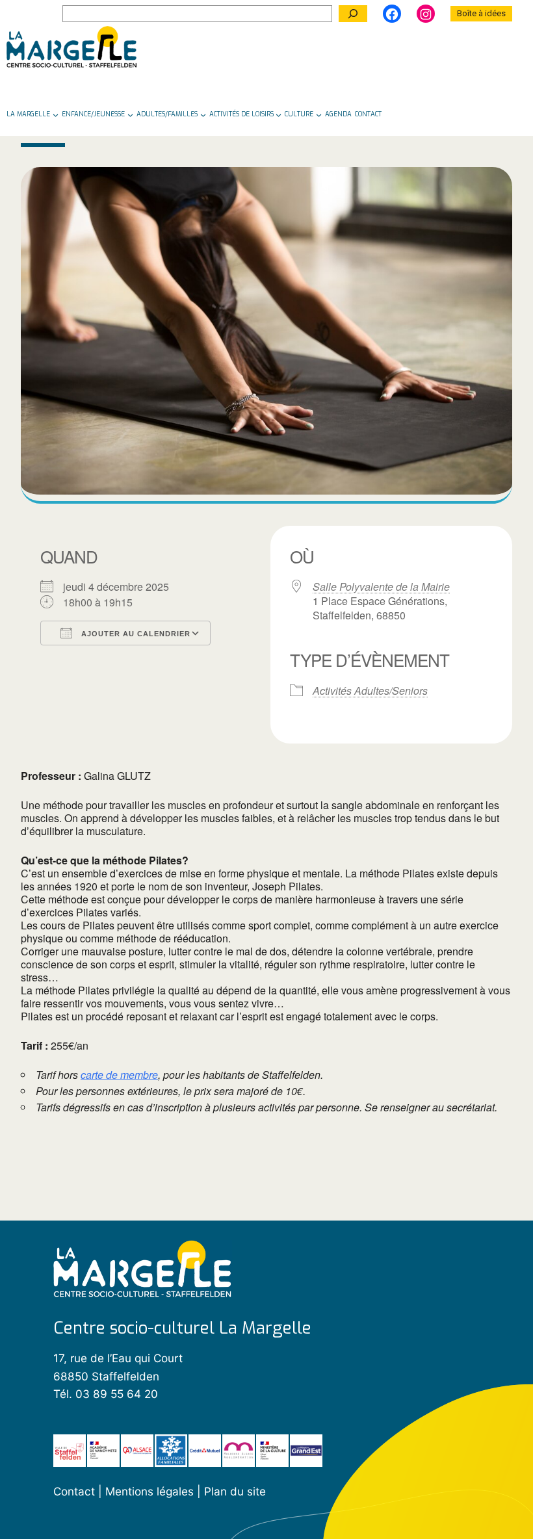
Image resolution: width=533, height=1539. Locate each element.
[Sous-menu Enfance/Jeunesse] (130, 114)
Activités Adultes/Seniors (370, 690)
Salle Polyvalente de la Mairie (381, 586)
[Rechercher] (353, 13)
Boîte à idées (481, 13)
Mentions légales (151, 1491)
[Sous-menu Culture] (319, 114)
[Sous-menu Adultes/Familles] (203, 114)
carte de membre (119, 1075)
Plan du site (235, 1491)
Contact (74, 1491)
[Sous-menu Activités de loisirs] (278, 114)
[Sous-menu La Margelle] (55, 114)
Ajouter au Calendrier (134, 634)
